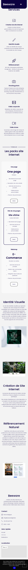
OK (14, 567)
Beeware (9, 4)
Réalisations (4, 537)
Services (3, 535)
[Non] (24, 565)
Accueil (3, 532)
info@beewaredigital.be (10, 518)
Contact (4, 511)
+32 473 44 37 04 (8, 521)
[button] (21, 4)
